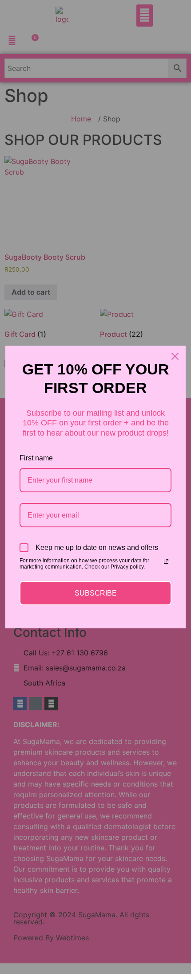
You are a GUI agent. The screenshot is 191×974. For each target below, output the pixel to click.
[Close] (175, 356)
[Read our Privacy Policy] (166, 561)
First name (36, 458)
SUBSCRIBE (96, 593)
